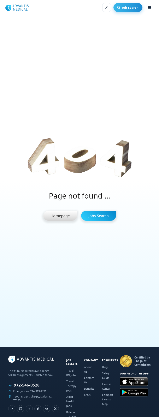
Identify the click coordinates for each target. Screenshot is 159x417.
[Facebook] (29, 408)
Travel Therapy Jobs (71, 385)
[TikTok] (37, 408)
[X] (55, 408)
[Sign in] (106, 7)
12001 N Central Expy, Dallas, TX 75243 (32, 398)
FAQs (87, 395)
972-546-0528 (27, 385)
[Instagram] (20, 408)
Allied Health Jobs (70, 401)
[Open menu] (149, 7)
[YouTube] (46, 408)
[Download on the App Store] (134, 381)
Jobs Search (98, 215)
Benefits (89, 388)
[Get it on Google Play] (134, 392)
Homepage (60, 215)
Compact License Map (107, 399)
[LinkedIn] (11, 408)
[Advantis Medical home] (17, 7)
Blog (105, 367)
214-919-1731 (38, 391)
